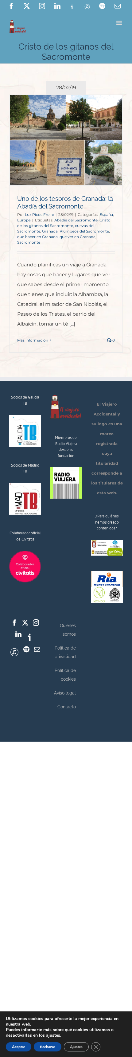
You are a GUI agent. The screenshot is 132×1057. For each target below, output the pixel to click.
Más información (32, 340)
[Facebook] (14, 623)
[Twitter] (25, 623)
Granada (50, 231)
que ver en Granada (77, 236)
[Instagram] (36, 623)
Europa (24, 220)
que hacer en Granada (37, 236)
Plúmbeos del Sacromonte (84, 231)
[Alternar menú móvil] (119, 23)
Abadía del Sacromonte (76, 220)
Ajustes (76, 1046)
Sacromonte (28, 242)
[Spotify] (26, 649)
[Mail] (37, 649)
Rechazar (47, 1046)
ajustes (53, 1035)
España (106, 214)
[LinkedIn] (18, 634)
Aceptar (18, 1046)
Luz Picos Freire (39, 214)
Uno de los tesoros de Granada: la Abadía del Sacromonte (65, 202)
